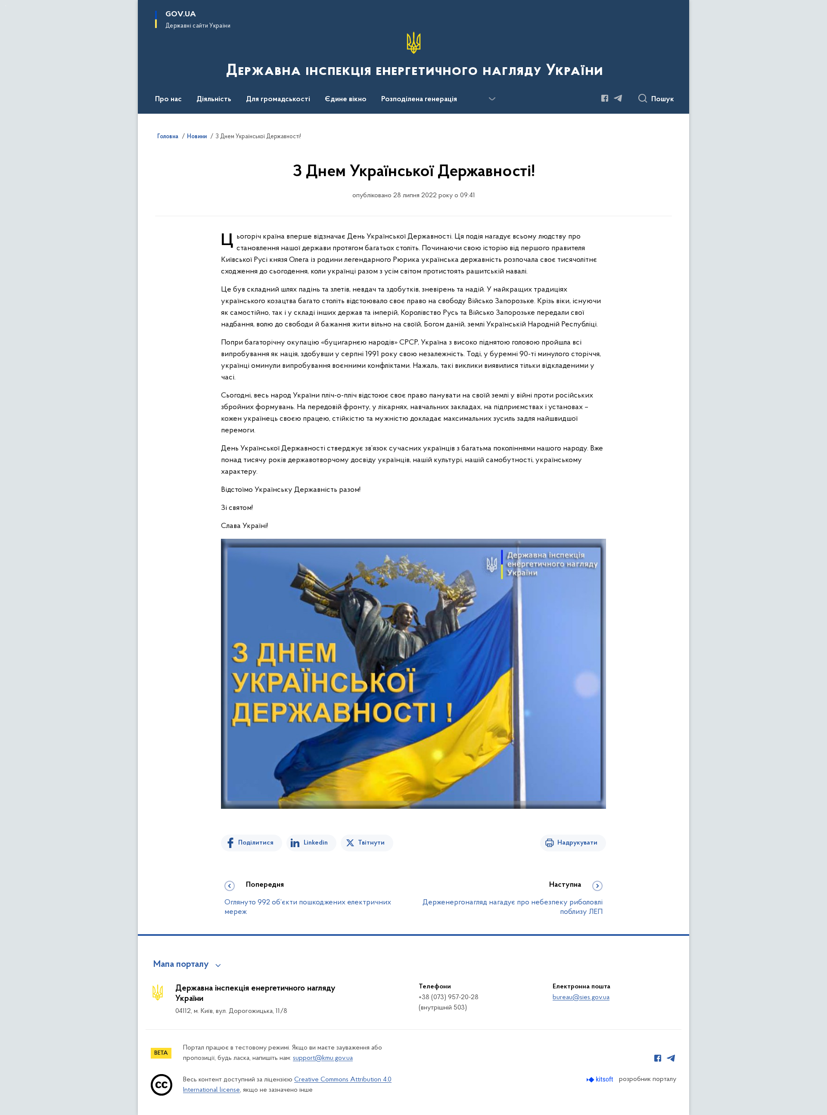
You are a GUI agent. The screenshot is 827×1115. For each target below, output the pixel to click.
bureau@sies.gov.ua (581, 997)
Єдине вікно (346, 99)
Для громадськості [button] (278, 99)
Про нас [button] (168, 99)
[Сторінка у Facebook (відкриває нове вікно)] (605, 98)
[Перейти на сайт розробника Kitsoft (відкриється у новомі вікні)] (601, 1079)
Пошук (662, 99)
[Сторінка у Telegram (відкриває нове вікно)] (618, 98)
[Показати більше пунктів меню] (491, 99)
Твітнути (371, 842)
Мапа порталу (181, 964)
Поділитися (256, 842)
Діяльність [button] (213, 99)
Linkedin (316, 842)
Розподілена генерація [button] (419, 99)
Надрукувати (577, 842)
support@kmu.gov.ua (323, 1058)
